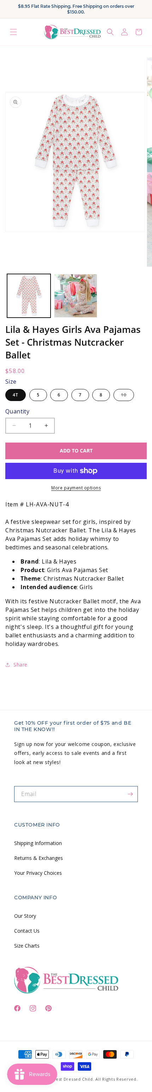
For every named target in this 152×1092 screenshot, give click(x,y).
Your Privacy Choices (38, 872)
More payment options (76, 488)
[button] (13, 32)
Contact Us (27, 930)
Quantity (17, 411)
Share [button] (20, 664)
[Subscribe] (130, 794)
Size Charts (27, 945)
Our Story (25, 915)
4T (15, 395)
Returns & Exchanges (38, 858)
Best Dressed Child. (73, 1079)
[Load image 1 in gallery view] (29, 296)
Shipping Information (38, 843)
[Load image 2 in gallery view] (76, 296)
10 (127, 396)
